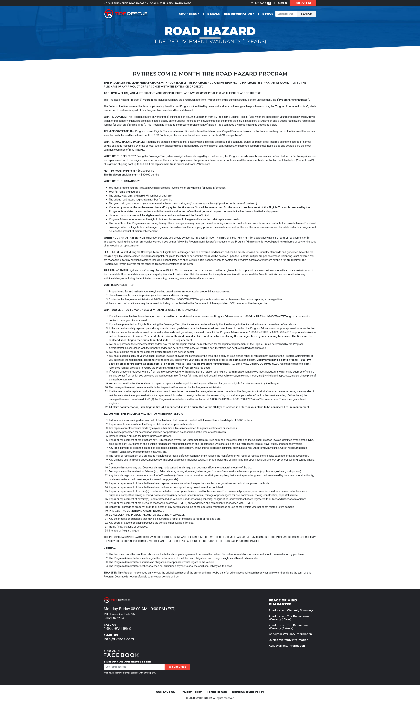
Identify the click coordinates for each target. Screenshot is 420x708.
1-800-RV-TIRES (303, 3)
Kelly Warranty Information (287, 645)
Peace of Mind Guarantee (283, 602)
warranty (195, 456)
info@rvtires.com (119, 639)
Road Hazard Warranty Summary (291, 610)
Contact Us (165, 691)
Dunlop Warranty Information (288, 640)
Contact (113, 299)
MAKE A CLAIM (143, 310)
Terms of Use (217, 691)
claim (231, 299)
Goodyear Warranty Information (290, 634)
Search (306, 13)
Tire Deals (211, 13)
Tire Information (237, 13)
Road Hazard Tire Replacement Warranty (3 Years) (290, 627)
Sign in (282, 3)
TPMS (180, 503)
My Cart (262, 3)
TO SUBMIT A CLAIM (116, 93)
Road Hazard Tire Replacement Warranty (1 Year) (290, 618)
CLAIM (191, 537)
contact (110, 135)
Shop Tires (188, 13)
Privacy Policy (191, 691)
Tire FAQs (265, 13)
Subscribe (178, 667)
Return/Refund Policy (248, 691)
